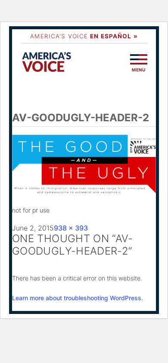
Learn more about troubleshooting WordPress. (77, 297)
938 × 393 (71, 228)
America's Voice (83, 36)
